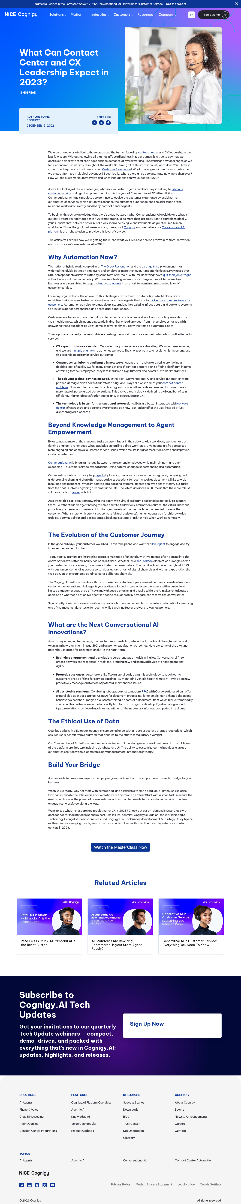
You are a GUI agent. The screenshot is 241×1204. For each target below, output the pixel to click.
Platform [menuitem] (77, 15)
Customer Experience (116, 169)
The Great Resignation (116, 266)
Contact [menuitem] (180, 1130)
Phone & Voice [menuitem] (28, 1109)
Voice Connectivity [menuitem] (84, 1123)
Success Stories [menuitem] (133, 1102)
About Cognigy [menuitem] (185, 1102)
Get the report (176, 4)
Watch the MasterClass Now (120, 847)
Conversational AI (60, 462)
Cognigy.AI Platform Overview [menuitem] (91, 1102)
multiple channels (83, 350)
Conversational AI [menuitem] (135, 1160)
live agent (158, 544)
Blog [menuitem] (126, 1116)
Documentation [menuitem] (133, 1130)
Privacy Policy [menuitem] (120, 1184)
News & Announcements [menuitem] (191, 1116)
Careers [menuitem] (180, 1123)
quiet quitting (151, 266)
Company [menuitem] (166, 15)
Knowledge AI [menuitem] (80, 1116)
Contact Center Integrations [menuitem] (38, 1130)
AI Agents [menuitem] (25, 1102)
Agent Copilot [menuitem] (28, 1123)
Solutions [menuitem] (56, 15)
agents (100, 475)
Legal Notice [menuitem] (186, 1184)
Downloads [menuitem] (130, 1109)
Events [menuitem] (179, 1109)
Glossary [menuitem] (129, 1138)
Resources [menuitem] (145, 15)
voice (76, 492)
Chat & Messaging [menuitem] (31, 1116)
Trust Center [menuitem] (131, 1123)
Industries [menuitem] (99, 15)
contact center (148, 152)
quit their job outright (177, 275)
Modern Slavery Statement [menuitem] (154, 1184)
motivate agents (110, 283)
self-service (145, 561)
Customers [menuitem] (122, 15)
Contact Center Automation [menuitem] (193, 1160)
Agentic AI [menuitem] (78, 1109)
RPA (144, 691)
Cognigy (129, 227)
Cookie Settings (211, 1184)
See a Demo (212, 14)
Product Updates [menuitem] (82, 1130)
